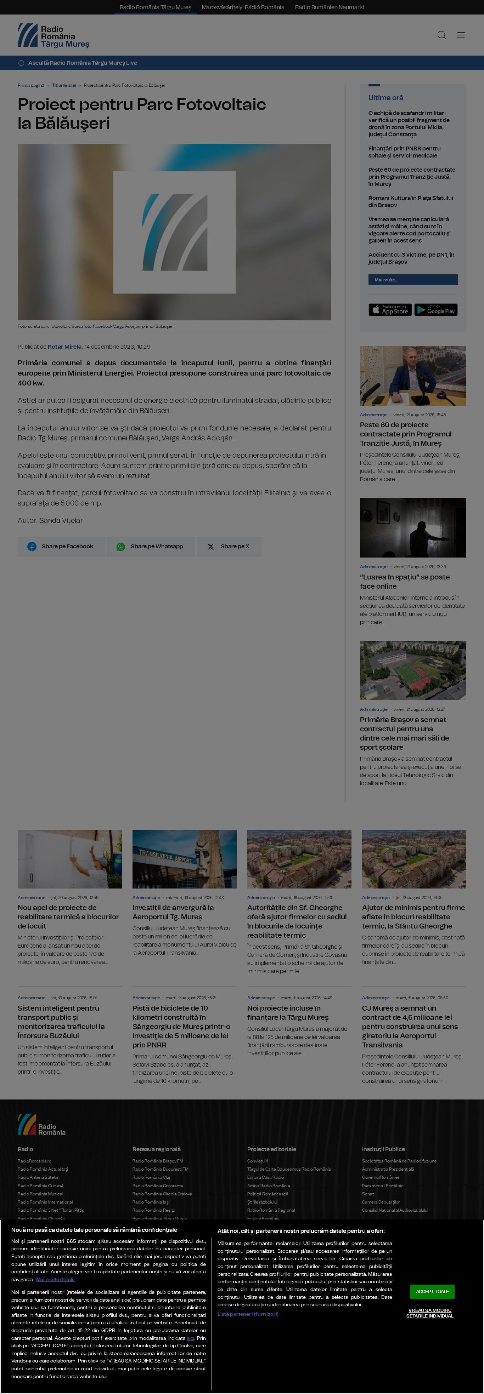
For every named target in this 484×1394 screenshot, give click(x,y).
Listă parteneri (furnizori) (248, 1314)
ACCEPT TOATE (432, 1292)
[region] (242, 1306)
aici (190, 1338)
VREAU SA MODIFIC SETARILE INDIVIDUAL (430, 1313)
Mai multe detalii (55, 1279)
